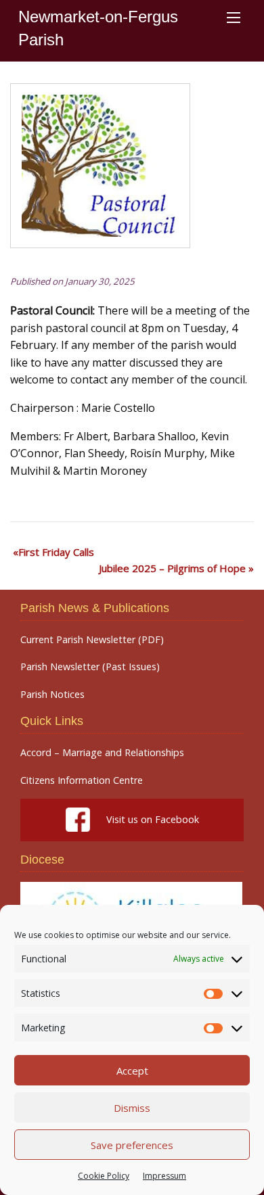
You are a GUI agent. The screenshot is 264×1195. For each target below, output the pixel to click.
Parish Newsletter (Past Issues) (90, 667)
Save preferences (132, 1145)
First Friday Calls (56, 552)
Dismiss (132, 1108)
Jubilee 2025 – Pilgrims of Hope (172, 568)
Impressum (164, 1175)
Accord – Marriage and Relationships (102, 752)
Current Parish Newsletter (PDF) (92, 640)
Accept (132, 1070)
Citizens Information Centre (81, 780)
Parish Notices (52, 694)
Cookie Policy (103, 1175)
